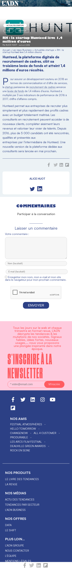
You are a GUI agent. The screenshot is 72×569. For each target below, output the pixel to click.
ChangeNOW (19, 433)
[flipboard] (45, 566)
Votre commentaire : (17, 234)
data (8, 525)
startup (9, 87)
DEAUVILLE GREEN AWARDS (28, 446)
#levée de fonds (54, 25)
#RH (8, 31)
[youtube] (52, 401)
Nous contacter (17, 550)
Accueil (6, 49)
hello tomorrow (23, 428)
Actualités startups (15, 25)
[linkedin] (39, 566)
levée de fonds (15, 91)
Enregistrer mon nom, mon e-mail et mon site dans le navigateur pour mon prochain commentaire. (35, 278)
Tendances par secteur (22, 504)
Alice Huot (11, 45)
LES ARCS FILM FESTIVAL (26, 441)
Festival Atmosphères (26, 424)
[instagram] (42, 401)
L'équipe (10, 555)
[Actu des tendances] (10, 3)
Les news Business (22, 49)
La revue (11, 484)
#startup (22, 31)
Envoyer (36, 305)
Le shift (10, 530)
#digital (35, 25)
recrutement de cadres (42, 87)
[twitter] (31, 566)
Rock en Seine (20, 450)
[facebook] (24, 566)
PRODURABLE (19, 437)
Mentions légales (18, 561)
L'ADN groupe (14, 545)
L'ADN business (15, 510)
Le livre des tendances (22, 479)
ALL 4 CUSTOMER (45, 433)
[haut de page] (66, 565)
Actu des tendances (19, 499)
